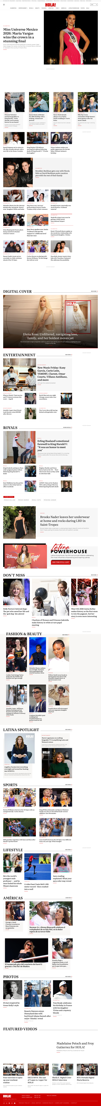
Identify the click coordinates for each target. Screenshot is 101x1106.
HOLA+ (87, 8)
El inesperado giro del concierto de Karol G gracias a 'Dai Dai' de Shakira (23, 965)
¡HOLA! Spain (26, 1095)
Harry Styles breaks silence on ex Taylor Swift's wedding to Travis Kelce (61, 117)
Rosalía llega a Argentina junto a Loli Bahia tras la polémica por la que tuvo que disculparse (60, 964)
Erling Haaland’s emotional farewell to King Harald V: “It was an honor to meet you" (53, 445)
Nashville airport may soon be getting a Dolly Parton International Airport (60, 219)
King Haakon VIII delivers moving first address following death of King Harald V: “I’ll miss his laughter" (37, 150)
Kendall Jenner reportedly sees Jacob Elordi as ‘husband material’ (61, 207)
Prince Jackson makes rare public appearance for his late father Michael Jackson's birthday (60, 150)
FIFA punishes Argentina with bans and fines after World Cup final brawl (19, 840)
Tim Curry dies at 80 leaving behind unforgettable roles (48, 411)
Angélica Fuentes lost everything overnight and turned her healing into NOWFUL (16, 769)
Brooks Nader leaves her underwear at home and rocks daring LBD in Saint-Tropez (65, 521)
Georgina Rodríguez (41, 0)
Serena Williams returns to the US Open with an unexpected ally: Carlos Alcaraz (18, 810)
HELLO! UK (37, 1095)
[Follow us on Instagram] (9, 1103)
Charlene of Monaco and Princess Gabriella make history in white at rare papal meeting (50, 622)
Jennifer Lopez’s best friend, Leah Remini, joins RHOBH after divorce (12, 412)
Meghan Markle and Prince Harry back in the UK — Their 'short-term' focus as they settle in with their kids (49, 471)
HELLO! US (37, 1097)
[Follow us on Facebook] (4, 1103)
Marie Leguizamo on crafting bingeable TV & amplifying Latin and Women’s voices (55, 740)
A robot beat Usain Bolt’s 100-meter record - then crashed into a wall (36, 886)
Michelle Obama (49, 0)
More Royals (67, 427)
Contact (74, 1102)
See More (93, 291)
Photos (83, 8)
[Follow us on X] (7, 1103)
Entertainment (23, 8)
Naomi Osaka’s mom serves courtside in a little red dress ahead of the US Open (12, 258)
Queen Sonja (18, 0)
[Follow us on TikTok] (15, 1103)
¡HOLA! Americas (27, 1097)
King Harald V (12, 0)
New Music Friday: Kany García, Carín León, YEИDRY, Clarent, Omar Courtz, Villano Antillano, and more (52, 373)
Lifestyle (50, 8)
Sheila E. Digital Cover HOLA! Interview (61, 1078)
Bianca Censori (63, 0)
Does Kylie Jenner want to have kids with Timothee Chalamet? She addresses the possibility (61, 258)
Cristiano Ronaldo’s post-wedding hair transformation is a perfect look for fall (37, 717)
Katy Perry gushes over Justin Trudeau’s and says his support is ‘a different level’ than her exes (37, 232)
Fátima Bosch (88, 0)
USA (92, 4)
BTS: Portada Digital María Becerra (85, 1078)
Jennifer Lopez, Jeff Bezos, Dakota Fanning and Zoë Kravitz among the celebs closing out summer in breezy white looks (15, 711)
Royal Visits (36, 500)
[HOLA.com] (50, 4)
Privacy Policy (24, 1102)
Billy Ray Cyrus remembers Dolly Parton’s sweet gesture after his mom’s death (86, 117)
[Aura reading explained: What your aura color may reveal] (62, 862)
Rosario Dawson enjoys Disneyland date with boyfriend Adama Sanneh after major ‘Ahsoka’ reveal (37, 1015)
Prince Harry (34, 0)
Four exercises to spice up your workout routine (12, 1080)
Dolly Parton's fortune (26, 0)
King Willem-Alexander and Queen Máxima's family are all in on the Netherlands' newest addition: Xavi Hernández (53, 811)
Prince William (9, 500)
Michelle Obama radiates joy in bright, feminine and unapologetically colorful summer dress (37, 670)
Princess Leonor (50, 500)
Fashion (44, 8)
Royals (31, 8)
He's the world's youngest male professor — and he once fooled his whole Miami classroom (12, 881)
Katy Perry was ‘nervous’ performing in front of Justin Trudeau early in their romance (37, 207)
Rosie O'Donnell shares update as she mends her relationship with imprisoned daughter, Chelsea (61, 233)
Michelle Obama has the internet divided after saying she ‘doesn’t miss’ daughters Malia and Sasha (13, 207)
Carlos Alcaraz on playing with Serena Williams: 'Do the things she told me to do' (37, 258)
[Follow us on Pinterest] (12, 1103)
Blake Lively (82, 0)
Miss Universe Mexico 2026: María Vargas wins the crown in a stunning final (20, 35)
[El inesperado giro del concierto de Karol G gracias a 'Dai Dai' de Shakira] (26, 950)
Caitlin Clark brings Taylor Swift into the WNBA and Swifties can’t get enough (15, 676)
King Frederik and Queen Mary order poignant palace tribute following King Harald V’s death (13, 471)
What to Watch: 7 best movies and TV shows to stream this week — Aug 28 (12, 397)
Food (57, 8)
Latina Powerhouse (74, 8)
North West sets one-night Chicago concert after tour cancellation (47, 397)
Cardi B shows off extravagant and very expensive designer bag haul (58, 710)
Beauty (37, 8)
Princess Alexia (56, 0)
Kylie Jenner (76, 0)
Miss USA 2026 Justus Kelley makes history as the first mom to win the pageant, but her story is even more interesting (84, 612)
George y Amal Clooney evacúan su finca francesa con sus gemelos (13, 925)
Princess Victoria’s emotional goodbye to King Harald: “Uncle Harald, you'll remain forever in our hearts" (12, 118)
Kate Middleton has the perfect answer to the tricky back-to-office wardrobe (13, 485)
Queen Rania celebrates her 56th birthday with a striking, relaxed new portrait (37, 117)
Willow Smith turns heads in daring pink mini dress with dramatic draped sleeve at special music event (57, 677)
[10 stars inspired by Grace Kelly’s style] (12, 989)
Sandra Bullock (70, 0)
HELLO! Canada (51, 1095)
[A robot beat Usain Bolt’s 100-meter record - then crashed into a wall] (37, 866)
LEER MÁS (68, 897)
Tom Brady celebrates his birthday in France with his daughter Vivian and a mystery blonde (62, 1008)
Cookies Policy (48, 1102)
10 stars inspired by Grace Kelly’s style (11, 1004)
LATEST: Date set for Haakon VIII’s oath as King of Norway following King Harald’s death (48, 485)
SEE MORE (68, 354)
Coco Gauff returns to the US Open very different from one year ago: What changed (55, 840)
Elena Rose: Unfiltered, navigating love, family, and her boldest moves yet (50, 336)
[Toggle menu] (4, 4)
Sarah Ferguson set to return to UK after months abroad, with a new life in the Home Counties (13, 149)
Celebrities (13, 8)
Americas (63, 8)
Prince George (23, 500)
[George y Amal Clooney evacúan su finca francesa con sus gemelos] (15, 911)
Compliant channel (62, 1102)
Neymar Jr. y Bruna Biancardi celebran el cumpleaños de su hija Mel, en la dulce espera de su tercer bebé (47, 929)
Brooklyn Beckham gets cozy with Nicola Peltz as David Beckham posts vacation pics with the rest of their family (52, 173)
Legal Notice (36, 1102)
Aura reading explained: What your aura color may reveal (62, 878)
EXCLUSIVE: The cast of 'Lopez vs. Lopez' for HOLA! (37, 1080)
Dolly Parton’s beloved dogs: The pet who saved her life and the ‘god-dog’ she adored (16, 611)
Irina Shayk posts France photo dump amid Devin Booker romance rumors (13, 231)
